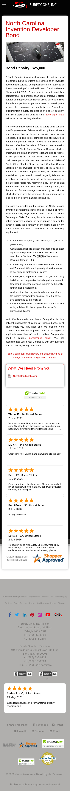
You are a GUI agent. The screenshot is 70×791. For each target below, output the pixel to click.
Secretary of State (55, 114)
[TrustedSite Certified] (35, 394)
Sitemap (61, 603)
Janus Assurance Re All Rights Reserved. (39, 774)
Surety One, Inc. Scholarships (27, 603)
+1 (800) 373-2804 (35, 638)
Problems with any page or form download (35, 784)
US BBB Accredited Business (20, 673)
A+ (29, 673)
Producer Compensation (29, 597)
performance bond (39, 338)
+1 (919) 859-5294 (35, 634)
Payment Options (48, 603)
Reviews (8, 603)
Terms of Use (47, 597)
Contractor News (10, 597)
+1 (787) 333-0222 (35, 657)
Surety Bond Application (25, 376)
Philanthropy (60, 597)
